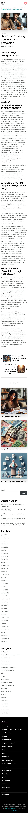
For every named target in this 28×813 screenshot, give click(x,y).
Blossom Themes (11, 808)
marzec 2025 (4, 583)
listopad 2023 (4, 632)
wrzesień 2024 (5, 602)
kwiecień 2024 (5, 617)
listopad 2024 (4, 596)
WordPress (14, 810)
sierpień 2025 (4, 568)
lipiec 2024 (4, 608)
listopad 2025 (4, 559)
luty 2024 (3, 623)
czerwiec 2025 (5, 574)
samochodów (4, 700)
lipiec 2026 (4, 535)
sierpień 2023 (4, 641)
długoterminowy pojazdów (8, 667)
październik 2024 (5, 599)
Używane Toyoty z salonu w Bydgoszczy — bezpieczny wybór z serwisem (13, 519)
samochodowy (5, 713)
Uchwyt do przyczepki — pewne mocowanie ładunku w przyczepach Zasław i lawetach (13, 523)
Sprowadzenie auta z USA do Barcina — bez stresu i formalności (13, 509)
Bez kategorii (4, 652)
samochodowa (5, 706)
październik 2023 (5, 635)
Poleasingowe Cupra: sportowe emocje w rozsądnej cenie (12, 505)
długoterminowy (5, 658)
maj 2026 (3, 541)
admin (2, 46)
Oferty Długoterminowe (7, 685)
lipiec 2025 (4, 571)
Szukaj (3, 490)
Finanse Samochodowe (7, 670)
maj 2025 (3, 577)
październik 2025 (5, 562)
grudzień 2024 (5, 593)
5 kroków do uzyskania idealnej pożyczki (13, 481)
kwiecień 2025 (4, 580)
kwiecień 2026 (5, 544)
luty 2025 (3, 586)
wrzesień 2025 (5, 565)
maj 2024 (3, 614)
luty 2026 (3, 550)
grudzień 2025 (5, 556)
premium (3, 697)
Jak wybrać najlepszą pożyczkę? (11, 416)
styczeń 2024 (4, 626)
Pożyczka (3, 33)
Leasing (3, 676)
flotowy (3, 673)
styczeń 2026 (4, 553)
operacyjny (4, 688)
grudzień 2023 (5, 629)
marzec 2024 (4, 620)
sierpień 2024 (4, 605)
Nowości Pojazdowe (6, 682)
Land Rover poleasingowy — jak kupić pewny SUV (13, 514)
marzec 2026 (4, 547)
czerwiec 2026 (5, 538)
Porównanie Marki (6, 691)
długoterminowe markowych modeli (10, 655)
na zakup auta (5, 679)
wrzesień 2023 (5, 638)
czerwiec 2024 (5, 611)
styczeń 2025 (4, 590)
